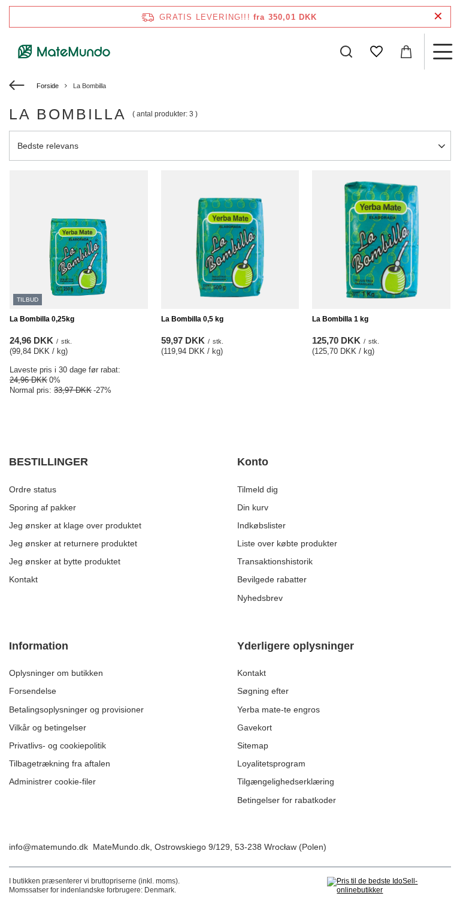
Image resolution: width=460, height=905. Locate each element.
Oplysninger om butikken (56, 673)
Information (38, 646)
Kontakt (23, 579)
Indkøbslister (261, 525)
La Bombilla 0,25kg (42, 319)
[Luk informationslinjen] (438, 16)
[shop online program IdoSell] (389, 886)
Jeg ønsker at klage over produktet (75, 525)
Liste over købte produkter (287, 543)
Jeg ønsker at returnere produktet (73, 543)
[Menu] (442, 52)
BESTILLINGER (48, 462)
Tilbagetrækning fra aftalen (59, 763)
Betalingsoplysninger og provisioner (76, 709)
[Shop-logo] (64, 52)
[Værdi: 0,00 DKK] (406, 52)
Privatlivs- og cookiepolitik (57, 745)
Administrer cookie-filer (52, 781)
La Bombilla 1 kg (340, 319)
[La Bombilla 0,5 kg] (230, 239)
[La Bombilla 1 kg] (381, 239)
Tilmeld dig (257, 489)
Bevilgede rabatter (272, 579)
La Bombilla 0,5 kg (192, 319)
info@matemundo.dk (48, 847)
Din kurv (252, 507)
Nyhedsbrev (260, 598)
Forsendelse (32, 691)
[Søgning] (346, 52)
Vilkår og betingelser (47, 727)
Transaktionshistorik (275, 561)
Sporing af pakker (42, 507)
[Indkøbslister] (376, 52)
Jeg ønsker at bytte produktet (64, 561)
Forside (48, 85)
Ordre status (32, 489)
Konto (252, 462)
